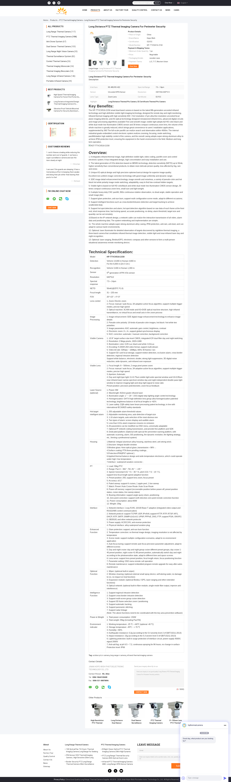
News (167, 10)
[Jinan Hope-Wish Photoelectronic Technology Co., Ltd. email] (49, 199)
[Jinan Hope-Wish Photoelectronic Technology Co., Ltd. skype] (68, 198)
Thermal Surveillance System (58, 56)
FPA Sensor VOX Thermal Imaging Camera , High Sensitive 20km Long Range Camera (79, 756)
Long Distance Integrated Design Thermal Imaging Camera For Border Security (66, 104)
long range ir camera (118, 655)
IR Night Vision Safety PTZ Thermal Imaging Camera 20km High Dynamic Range (116, 750)
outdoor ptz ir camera (101, 655)
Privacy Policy (59, 779)
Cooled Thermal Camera (56, 61)
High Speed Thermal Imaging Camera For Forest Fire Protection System (67, 97)
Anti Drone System (54, 41)
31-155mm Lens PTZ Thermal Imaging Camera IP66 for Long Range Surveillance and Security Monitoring (175, 721)
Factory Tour (122, 10)
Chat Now (168, 3)
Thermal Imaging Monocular (58, 66)
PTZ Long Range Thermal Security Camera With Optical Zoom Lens (115, 757)
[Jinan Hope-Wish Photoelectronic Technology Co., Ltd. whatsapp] (56, 199)
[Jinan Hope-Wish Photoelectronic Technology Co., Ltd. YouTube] (59, 2)
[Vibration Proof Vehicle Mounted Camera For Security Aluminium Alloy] (48, 110)
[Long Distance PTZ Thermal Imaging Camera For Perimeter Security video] (102, 45)
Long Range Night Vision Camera (60, 51)
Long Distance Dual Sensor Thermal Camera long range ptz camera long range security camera (116, 721)
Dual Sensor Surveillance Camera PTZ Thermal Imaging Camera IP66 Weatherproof (136, 721)
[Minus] (225, 725)
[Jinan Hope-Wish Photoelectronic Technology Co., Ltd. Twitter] (54, 3)
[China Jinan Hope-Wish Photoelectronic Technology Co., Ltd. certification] (53, 132)
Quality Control (139, 10)
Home (84, 10)
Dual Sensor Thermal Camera (58, 46)
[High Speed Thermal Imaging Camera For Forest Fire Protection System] (48, 96)
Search (157, 3)
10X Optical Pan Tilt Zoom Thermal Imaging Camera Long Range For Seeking (82, 750)
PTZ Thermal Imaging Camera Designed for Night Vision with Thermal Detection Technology (156, 721)
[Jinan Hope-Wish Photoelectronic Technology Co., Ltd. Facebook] (49, 2)
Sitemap (46, 766)
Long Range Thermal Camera (58, 32)
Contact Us (156, 10)
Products (95, 10)
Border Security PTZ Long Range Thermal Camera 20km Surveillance (80, 763)
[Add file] (183, 778)
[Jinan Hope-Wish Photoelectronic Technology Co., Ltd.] (61, 10)
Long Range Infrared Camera (58, 76)
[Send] (225, 778)
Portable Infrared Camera (57, 81)
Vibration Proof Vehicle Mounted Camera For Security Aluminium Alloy (66, 111)
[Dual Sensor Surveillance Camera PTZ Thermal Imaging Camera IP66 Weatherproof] (136, 709)
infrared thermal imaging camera (139, 655)
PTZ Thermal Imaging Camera (71, 20)
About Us (108, 10)
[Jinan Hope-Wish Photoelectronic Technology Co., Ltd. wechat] (62, 199)
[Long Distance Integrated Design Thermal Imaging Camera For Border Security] (48, 103)
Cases (176, 10)
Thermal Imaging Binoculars (58, 71)
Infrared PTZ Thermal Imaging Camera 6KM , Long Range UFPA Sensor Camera (117, 763)
